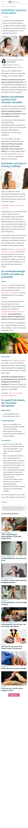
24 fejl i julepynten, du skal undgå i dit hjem (14, 603)
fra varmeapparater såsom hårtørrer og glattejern (12, 311)
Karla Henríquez (11, 61)
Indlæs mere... (14, 695)
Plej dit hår (13, 6)
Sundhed (3, 686)
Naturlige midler (5, 6)
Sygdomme (4, 666)
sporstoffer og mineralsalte (9, 293)
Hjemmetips (4, 600)
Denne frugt (5, 285)
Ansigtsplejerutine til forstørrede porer (13, 559)
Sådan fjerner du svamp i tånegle (13, 668)
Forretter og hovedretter (8, 622)
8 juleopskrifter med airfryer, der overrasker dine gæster (13, 625)
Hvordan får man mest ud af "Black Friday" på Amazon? (11, 647)
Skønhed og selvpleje (7, 556)
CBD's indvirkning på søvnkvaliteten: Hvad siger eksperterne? (11, 536)
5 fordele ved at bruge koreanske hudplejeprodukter (14, 581)
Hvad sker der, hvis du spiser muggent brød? (12, 689)
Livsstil (3, 644)
